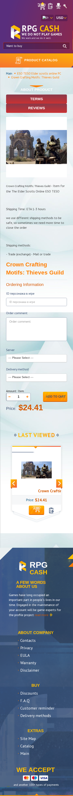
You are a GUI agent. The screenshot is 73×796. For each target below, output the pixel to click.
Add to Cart (56, 396)
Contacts (28, 640)
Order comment (17, 313)
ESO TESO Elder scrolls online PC (39, 73)
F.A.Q (25, 700)
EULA (25, 655)
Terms (36, 99)
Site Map (28, 738)
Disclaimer (29, 670)
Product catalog (41, 60)
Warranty (28, 662)
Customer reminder (37, 708)
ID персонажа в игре (20, 293)
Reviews (36, 108)
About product (36, 90)
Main (9, 73)
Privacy (26, 648)
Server (10, 350)
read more (41, 615)
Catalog (27, 746)
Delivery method (17, 369)
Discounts (29, 693)
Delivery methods (35, 715)
